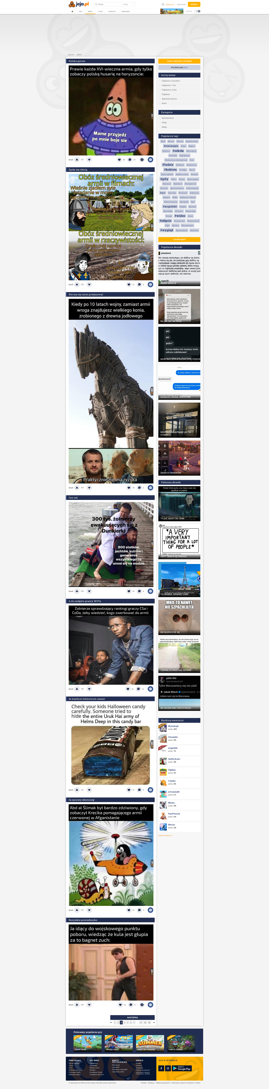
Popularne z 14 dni (169, 90)
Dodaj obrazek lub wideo (179, 61)
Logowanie (115, 1067)
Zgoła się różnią (78, 169)
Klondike (92, 1070)
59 (149, 1023)
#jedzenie (191, 165)
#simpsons (190, 183)
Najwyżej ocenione (169, 99)
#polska (172, 193)
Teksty (71, 1065)
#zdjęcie (165, 220)
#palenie (178, 183)
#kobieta (170, 169)
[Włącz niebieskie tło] (199, 11)
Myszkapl (173, 726)
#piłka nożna (182, 174)
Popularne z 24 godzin (171, 81)
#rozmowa (179, 221)
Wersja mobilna (74, 1063)
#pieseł (192, 206)
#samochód (193, 221)
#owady (173, 155)
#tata (175, 197)
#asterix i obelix (187, 197)
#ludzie (167, 164)
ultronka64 (173, 791)
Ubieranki (125, 11)
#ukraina (194, 193)
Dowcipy (112, 11)
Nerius (171, 824)
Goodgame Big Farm (97, 1074)
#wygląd (166, 230)
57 (141, 1023)
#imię (182, 179)
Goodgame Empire (96, 1072)
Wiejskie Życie (94, 1068)
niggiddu (173, 748)
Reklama (139, 1065)
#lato (183, 146)
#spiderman (192, 141)
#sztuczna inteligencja (176, 160)
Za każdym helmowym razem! (87, 698)
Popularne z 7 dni (169, 85)
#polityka (167, 211)
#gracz (166, 197)
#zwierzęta (171, 146)
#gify (164, 179)
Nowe (164, 103)
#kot (163, 141)
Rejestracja (116, 1065)
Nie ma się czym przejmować (86, 294)
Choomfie (173, 737)
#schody (183, 193)
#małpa (183, 170)
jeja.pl (71, 55)
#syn (190, 216)
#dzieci (166, 151)
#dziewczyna (170, 202)
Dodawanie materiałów (119, 1069)
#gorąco (167, 183)
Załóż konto (181, 4)
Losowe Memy (179, 240)
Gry (80, 11)
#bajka (183, 206)
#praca (175, 225)
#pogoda (184, 202)
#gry (162, 192)
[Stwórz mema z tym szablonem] (142, 159)
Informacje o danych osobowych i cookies (143, 1073)
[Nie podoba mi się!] (92, 159)
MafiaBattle (93, 1065)
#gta (167, 225)
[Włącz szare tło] (197, 11)
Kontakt (138, 1063)
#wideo (180, 216)
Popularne (166, 94)
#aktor (192, 146)
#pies (192, 170)
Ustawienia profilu (118, 1072)
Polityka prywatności (143, 1070)
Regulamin (139, 1068)
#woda (194, 174)
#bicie (171, 141)
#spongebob (167, 174)
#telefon (194, 230)
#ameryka (190, 211)
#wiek (169, 216)
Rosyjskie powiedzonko (83, 920)
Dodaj (194, 4)
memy (79, 55)
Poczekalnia (179, 68)
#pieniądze (192, 179)
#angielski (170, 206)
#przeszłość (181, 230)
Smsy (71, 1068)
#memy (164, 188)
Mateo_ (171, 802)
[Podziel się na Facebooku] (150, 159)
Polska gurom (77, 61)
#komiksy (191, 151)
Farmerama (94, 1063)
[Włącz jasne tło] (195, 11)
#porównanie (177, 188)
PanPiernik (174, 813)
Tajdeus (172, 770)
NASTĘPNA (132, 1017)
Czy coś (73, 497)
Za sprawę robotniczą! (81, 799)
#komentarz (187, 225)
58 (145, 1023)
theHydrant (174, 759)
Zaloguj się (170, 4)
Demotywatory (168, 118)
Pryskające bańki (74, 1072)
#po (193, 202)
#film (173, 179)
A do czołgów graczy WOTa (85, 601)
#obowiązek (192, 188)
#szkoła (178, 151)
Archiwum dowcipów (76, 1070)
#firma (180, 141)
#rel (192, 160)
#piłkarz (180, 165)
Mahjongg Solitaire (75, 1074)
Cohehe (171, 781)
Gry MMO (94, 1060)
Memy (90, 11)
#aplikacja (185, 155)
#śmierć (179, 211)
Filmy (100, 11)
